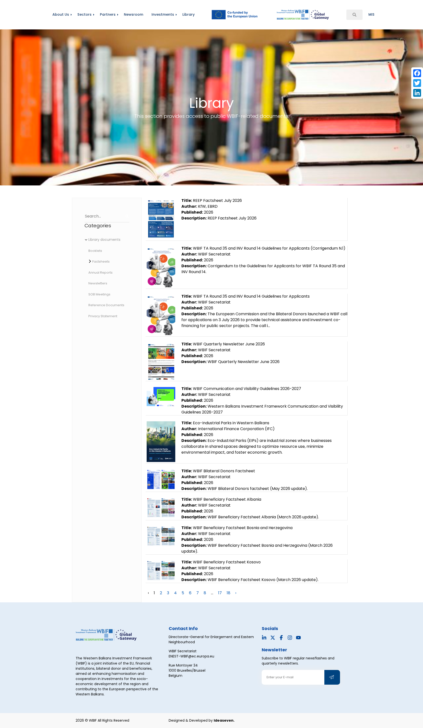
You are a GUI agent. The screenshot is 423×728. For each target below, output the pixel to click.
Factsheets (101, 261)
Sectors (84, 14)
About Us (60, 14)
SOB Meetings (99, 294)
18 (228, 593)
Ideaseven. (224, 720)
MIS (371, 14)
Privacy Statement (102, 316)
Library (188, 14)
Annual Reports (100, 272)
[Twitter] (417, 83)
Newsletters (97, 283)
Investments (163, 14)
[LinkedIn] (417, 93)
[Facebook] (417, 73)
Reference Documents (106, 305)
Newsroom (133, 14)
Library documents (104, 239)
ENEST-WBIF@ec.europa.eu (191, 656)
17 (220, 593)
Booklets (95, 250)
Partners (108, 14)
